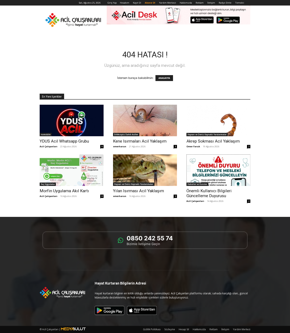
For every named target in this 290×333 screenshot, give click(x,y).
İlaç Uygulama (48, 184)
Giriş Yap (112, 2)
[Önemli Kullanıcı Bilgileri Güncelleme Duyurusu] (218, 170)
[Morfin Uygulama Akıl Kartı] (72, 170)
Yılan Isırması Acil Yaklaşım (138, 190)
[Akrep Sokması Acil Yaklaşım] (218, 120)
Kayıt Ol (137, 2)
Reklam (200, 2)
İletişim (211, 2)
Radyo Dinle (225, 2)
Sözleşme (169, 329)
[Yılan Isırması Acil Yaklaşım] (145, 170)
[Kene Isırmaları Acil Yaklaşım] (145, 120)
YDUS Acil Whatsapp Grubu (64, 141)
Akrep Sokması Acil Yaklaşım (213, 141)
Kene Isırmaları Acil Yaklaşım (140, 141)
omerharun (119, 146)
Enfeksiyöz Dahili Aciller (126, 134)
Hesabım (124, 2)
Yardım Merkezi (167, 2)
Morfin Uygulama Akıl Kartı (64, 190)
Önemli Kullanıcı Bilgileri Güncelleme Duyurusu (209, 193)
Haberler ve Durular (197, 184)
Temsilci (239, 2)
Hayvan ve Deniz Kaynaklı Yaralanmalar (207, 134)
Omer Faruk (193, 146)
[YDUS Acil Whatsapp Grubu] (72, 120)
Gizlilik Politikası (152, 329)
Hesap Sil (184, 329)
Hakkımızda (186, 2)
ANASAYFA (164, 78)
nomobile (46, 134)
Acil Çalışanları (48, 146)
